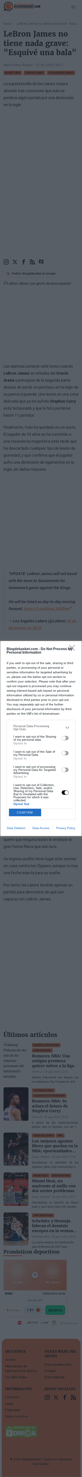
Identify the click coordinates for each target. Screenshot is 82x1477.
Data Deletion (16, 828)
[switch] (65, 738)
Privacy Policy (65, 828)
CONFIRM (25, 812)
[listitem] (41, 727)
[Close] (73, 649)
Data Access (40, 828)
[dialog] (41, 738)
